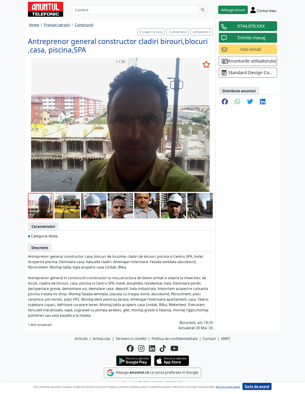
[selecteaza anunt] (206, 64)
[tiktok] (163, 348)
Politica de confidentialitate (175, 338)
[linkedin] (152, 348)
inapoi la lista (151, 32)
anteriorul (179, 32)
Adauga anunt (233, 9)
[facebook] (130, 348)
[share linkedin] (262, 102)
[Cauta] (202, 10)
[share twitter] (250, 102)
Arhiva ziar (102, 338)
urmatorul (201, 32)
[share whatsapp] (237, 102)
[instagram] (141, 348)
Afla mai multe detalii (228, 386)
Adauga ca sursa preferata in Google (156, 372)
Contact (209, 338)
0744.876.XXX (251, 26)
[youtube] (174, 348)
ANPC (225, 338)
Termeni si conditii (131, 338)
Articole (81, 338)
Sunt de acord (257, 386)
